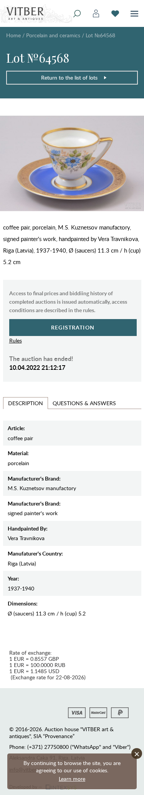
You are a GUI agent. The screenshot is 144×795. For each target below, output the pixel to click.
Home (13, 35)
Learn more (72, 778)
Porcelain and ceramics (53, 35)
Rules (15, 340)
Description (25, 403)
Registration (72, 327)
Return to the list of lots (69, 77)
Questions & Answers (84, 403)
